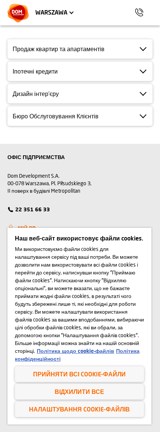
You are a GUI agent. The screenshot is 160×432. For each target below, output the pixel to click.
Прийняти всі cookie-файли (79, 373)
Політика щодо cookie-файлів (75, 351)
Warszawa (51, 12)
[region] (79, 326)
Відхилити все (79, 391)
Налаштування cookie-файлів (79, 409)
